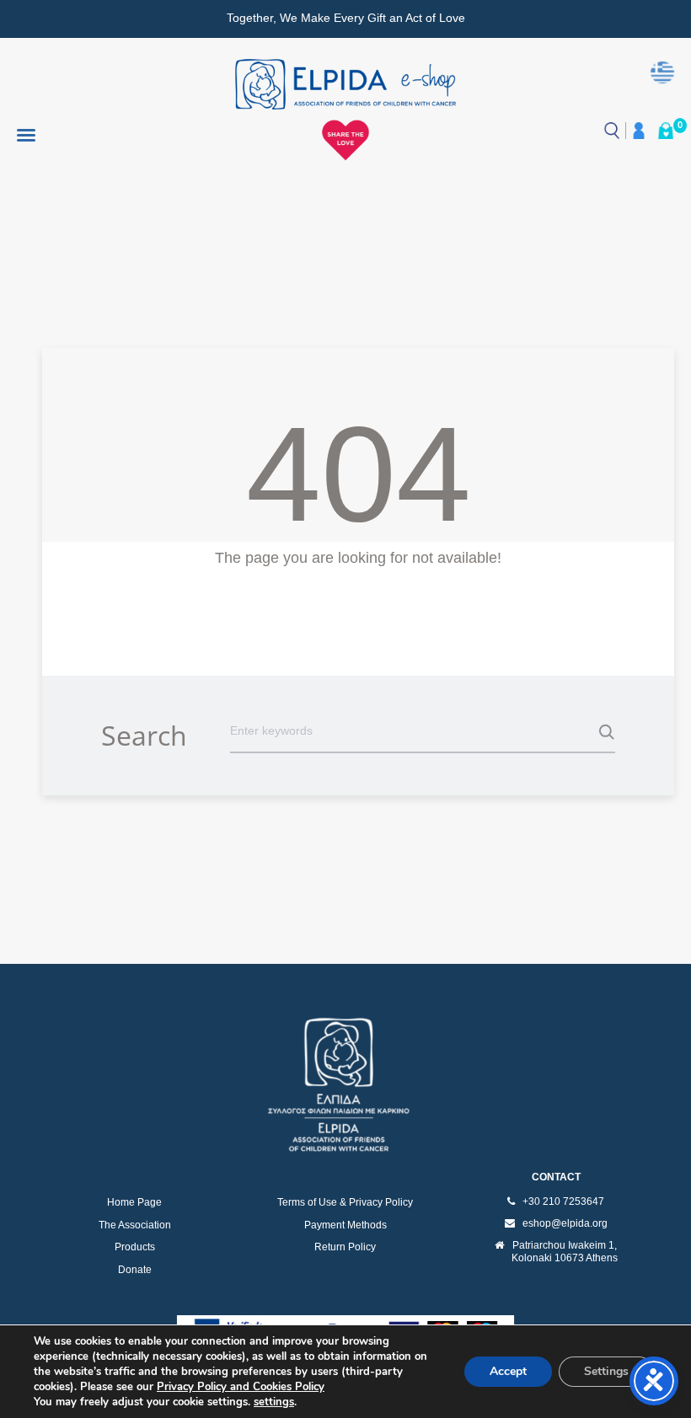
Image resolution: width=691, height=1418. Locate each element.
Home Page (134, 1202)
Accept (508, 1371)
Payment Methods (345, 1225)
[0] (665, 130)
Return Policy (345, 1247)
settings (274, 1402)
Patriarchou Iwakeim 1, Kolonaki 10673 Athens (565, 1252)
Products (135, 1247)
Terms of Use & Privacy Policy (345, 1202)
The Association (135, 1225)
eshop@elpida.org (565, 1223)
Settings (606, 1371)
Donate (135, 1270)
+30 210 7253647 (563, 1201)
